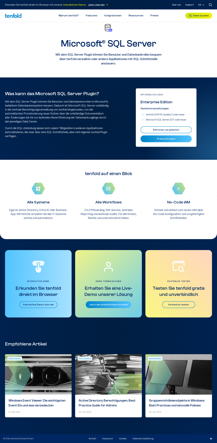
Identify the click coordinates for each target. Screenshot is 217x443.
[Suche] (210, 4)
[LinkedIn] (211, 439)
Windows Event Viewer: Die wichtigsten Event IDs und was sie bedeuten (37, 403)
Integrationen (112, 15)
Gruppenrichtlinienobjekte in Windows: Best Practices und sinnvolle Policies (177, 403)
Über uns (176, 5)
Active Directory (15, 358)
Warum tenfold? (69, 15)
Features (91, 15)
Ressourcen (136, 15)
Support (189, 5)
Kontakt (92, 438)
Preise (154, 15)
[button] (201, 4)
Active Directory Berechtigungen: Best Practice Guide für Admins (107, 403)
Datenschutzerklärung (143, 438)
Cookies (123, 438)
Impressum (107, 438)
